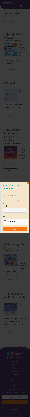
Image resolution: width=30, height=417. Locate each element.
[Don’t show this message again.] (28, 183)
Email (5, 206)
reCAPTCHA (8, 216)
